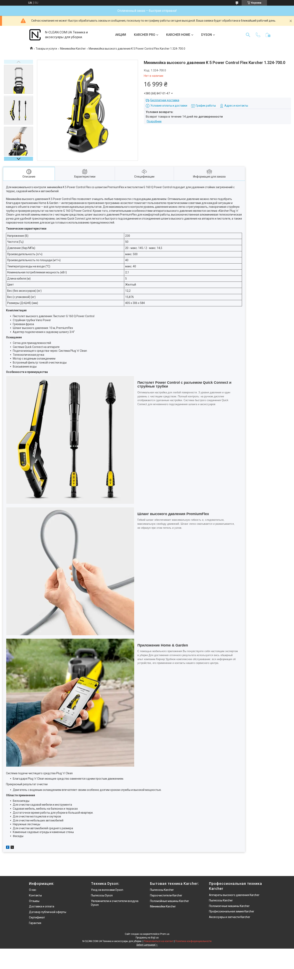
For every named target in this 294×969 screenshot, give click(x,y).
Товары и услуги (46, 48)
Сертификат (37, 917)
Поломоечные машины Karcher (229, 906)
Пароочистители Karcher (166, 895)
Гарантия (35, 923)
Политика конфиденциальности (193, 941)
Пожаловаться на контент (158, 941)
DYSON (206, 35)
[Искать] (248, 35)
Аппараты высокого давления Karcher (234, 895)
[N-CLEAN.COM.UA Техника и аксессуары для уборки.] (35, 35)
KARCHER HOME (178, 35)
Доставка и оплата (41, 906)
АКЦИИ (120, 35)
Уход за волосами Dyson (107, 889)
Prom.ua (164, 934)
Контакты (35, 895)
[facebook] (7, 847)
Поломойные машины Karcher (169, 901)
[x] (12, 847)
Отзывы (34, 901)
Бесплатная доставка (164, 100)
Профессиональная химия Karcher (231, 911)
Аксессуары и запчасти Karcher (229, 917)
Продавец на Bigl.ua (147, 937)
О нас (32, 889)
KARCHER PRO (144, 35)
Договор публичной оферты (47, 912)
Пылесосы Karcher (162, 889)
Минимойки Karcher (73, 48)
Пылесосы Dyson (102, 895)
